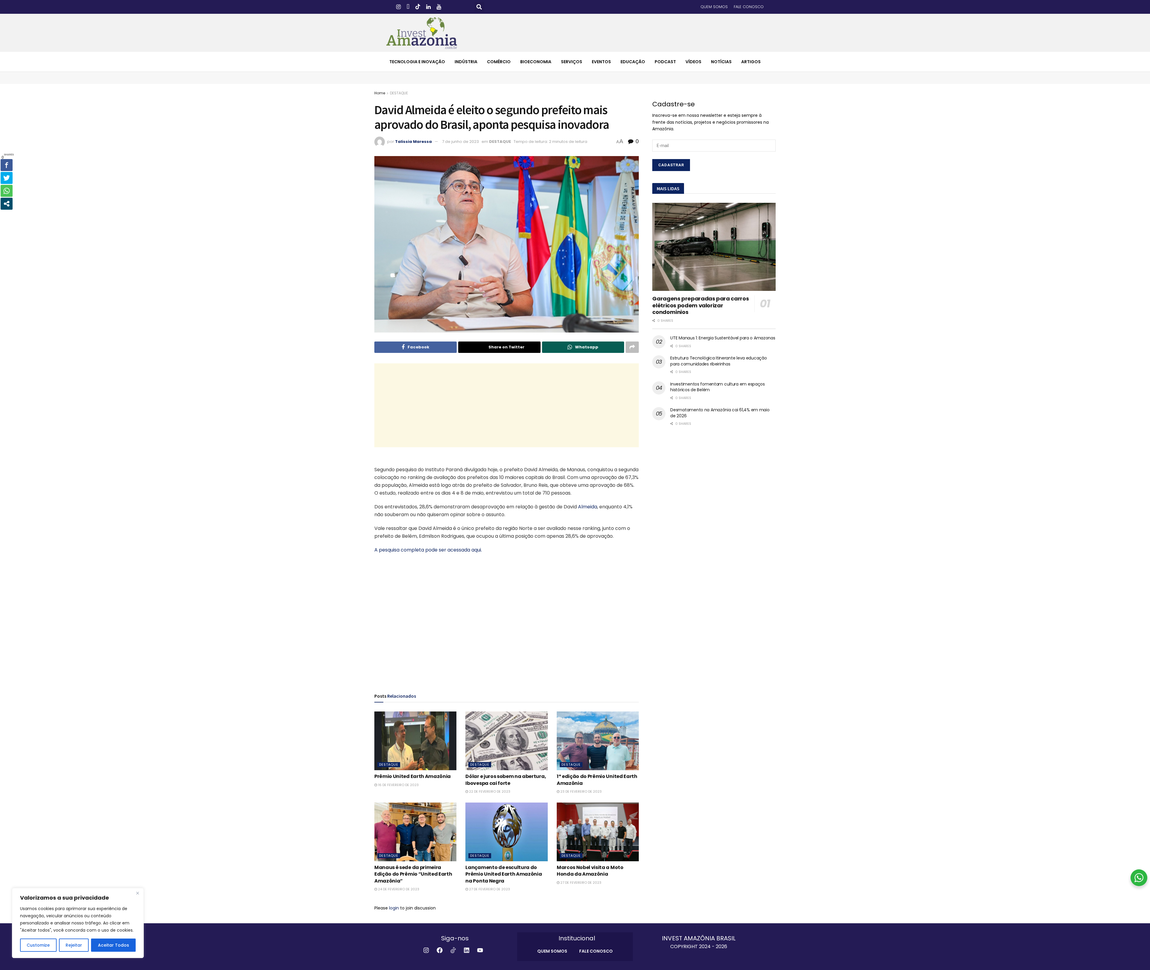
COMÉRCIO (499, 62)
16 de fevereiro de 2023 (398, 784)
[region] (78, 923)
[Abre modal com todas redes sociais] (7, 204)
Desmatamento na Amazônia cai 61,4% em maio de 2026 (719, 413)
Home (379, 93)
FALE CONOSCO (749, 7)
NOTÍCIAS (721, 62)
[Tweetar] (7, 178)
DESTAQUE (399, 93)
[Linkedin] (467, 950)
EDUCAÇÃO (633, 62)
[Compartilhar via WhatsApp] (7, 191)
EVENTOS (601, 62)
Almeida (587, 506)
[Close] (137, 893)
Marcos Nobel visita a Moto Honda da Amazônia (590, 870)
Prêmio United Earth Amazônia (412, 776)
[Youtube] (480, 950)
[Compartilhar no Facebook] (7, 165)
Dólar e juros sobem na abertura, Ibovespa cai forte (505, 779)
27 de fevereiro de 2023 (489, 889)
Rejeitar (74, 945)
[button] (479, 7)
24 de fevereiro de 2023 (398, 889)
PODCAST (665, 62)
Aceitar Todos (113, 945)
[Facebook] (440, 950)
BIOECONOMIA (535, 62)
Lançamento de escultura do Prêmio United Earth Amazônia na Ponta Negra (503, 874)
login (394, 908)
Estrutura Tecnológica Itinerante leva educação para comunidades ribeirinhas (718, 361)
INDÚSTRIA (466, 62)
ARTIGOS (751, 62)
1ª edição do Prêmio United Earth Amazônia (597, 779)
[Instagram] (426, 950)
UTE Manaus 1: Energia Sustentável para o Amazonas (722, 338)
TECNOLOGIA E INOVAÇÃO (417, 62)
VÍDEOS (693, 62)
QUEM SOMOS (714, 7)
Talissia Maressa (413, 141)
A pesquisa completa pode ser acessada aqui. (428, 549)
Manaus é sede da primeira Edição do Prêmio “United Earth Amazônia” (413, 874)
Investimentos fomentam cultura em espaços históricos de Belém (717, 387)
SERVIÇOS (571, 62)
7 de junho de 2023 (460, 141)
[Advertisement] (506, 405)
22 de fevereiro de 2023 (489, 791)
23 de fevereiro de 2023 (580, 791)
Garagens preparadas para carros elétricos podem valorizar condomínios (700, 305)
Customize (38, 945)
